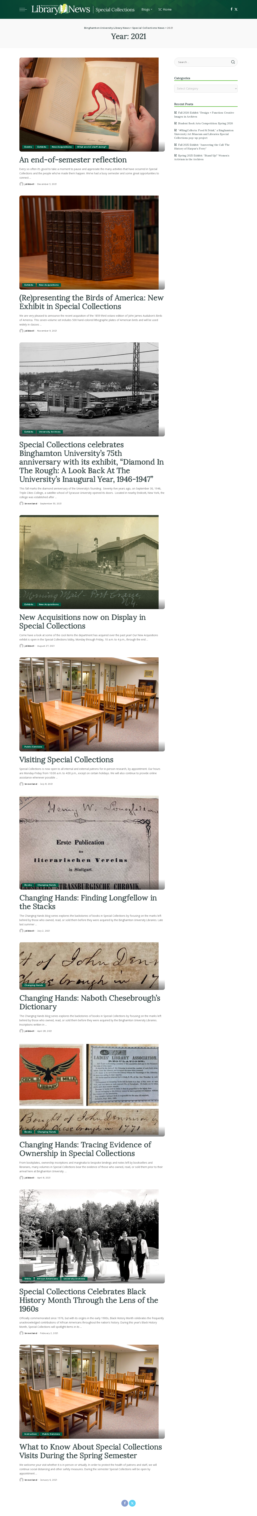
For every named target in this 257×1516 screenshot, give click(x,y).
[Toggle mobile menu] (25, 9)
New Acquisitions (62, 147)
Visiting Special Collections (66, 759)
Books (28, 885)
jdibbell (29, 184)
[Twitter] (236, 9)
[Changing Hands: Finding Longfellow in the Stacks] (89, 842)
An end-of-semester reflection (73, 159)
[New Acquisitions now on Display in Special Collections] (89, 562)
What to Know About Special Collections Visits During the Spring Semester (90, 1451)
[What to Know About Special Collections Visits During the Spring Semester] (89, 1391)
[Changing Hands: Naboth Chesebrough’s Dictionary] (89, 966)
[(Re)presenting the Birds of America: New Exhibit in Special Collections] (89, 242)
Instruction (30, 1434)
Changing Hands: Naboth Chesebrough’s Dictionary (89, 1002)
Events (28, 147)
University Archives (50, 431)
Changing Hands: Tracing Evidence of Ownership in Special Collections (85, 1149)
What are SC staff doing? (91, 147)
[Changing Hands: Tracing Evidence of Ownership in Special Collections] (89, 1089)
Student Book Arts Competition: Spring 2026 (205, 123)
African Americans (47, 1278)
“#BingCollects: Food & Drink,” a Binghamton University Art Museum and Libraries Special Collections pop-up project (203, 134)
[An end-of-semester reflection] (89, 104)
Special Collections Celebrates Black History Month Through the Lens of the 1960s (88, 1300)
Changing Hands (46, 885)
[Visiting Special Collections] (89, 704)
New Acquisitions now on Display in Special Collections (82, 621)
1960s (27, 1278)
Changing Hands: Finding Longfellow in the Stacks (88, 902)
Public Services (33, 746)
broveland (31, 503)
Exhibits (41, 147)
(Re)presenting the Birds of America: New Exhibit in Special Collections (91, 302)
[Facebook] (231, 9)
